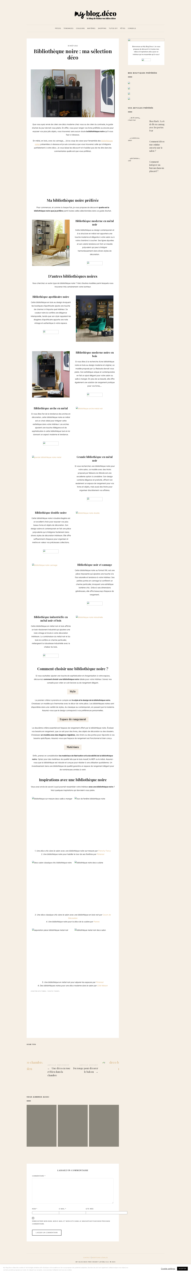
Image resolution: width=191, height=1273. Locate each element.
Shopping (102, 28)
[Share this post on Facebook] (29, 1049)
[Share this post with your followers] (34, 1049)
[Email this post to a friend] (49, 1049)
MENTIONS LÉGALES (100, 1257)
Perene (97, 922)
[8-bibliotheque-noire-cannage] (44, 565)
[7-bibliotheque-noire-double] (88, 513)
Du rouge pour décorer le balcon (96, 1069)
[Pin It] (39, 1049)
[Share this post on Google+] (44, 1049)
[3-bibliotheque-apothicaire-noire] (94, 318)
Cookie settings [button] (168, 1269)
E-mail (62, 1209)
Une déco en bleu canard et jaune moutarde (73, 1122)
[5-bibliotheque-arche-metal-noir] (89, 408)
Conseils (132, 28)
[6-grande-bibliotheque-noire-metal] (46, 457)
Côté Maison (102, 985)
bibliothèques (107, 141)
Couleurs (80, 28)
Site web (89, 1209)
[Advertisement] (73, 173)
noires (37, 144)
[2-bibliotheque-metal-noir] (51, 243)
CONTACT (86, 1257)
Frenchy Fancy (104, 851)
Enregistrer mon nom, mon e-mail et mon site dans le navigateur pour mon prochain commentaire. (71, 1222)
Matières (91, 28)
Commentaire (38, 1176)
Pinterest (100, 854)
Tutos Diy (113, 28)
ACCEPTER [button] (182, 1268)
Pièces (58, 28)
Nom (34, 1209)
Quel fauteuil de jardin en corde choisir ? (104, 1122)
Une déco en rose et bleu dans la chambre (50, 1071)
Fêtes (122, 28)
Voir (41, 1135)
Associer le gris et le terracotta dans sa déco (41, 1122)
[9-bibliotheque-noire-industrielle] (89, 617)
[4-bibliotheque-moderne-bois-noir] (51, 374)
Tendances (68, 28)
